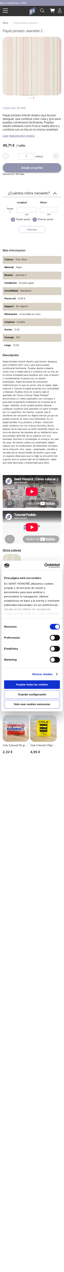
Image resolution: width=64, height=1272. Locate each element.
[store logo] (32, 11)
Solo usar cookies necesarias (32, 704)
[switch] (55, 638)
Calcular (32, 229)
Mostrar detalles (42, 674)
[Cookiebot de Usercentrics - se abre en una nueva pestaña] (45, 565)
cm (26, 214)
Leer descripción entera (19, 136)
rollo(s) (39, 156)
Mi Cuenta (60, 10)
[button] (30, 98)
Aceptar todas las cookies (32, 684)
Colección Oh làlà (14, 108)
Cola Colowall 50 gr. (14, 745)
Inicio (5, 22)
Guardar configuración (32, 694)
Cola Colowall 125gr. (41, 745)
